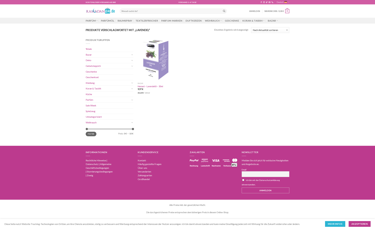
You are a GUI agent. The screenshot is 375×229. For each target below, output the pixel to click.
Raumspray (125, 20)
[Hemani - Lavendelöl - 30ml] (155, 59)
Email (244, 169)
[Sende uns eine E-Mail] (269, 2)
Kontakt (142, 160)
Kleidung (90, 82)
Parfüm (91, 20)
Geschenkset (92, 77)
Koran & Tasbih (252, 20)
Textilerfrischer (146, 20)
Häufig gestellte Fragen (149, 164)
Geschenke (232, 20)
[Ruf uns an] (272, 2)
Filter (91, 134)
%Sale (89, 48)
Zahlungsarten (145, 175)
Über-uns (142, 167)
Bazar (272, 20)
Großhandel (144, 179)
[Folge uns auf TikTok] (267, 2)
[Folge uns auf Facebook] (261, 2)
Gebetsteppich (93, 65)
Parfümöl (107, 20)
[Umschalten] (132, 54)
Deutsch (280, 2)
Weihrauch (212, 20)
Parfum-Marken (171, 20)
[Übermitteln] (224, 11)
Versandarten (144, 171)
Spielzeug (90, 111)
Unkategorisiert (94, 116)
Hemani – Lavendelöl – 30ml (150, 86)
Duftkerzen (194, 20)
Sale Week (91, 105)
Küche (89, 94)
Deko (88, 60)
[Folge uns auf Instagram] (264, 2)
